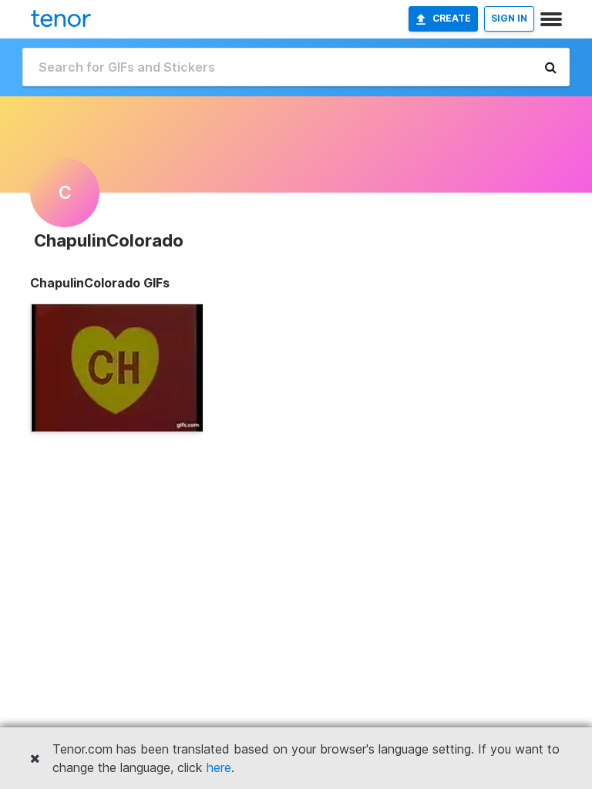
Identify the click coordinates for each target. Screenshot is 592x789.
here (219, 767)
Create (451, 18)
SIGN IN (509, 18)
